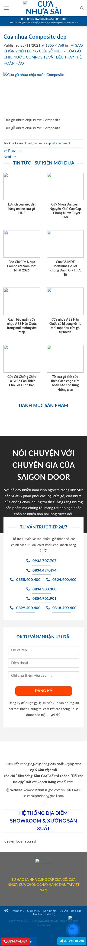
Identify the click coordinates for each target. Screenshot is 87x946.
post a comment (59, 143)
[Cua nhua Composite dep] (43, 94)
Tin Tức (38, 914)
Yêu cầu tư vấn (73, 941)
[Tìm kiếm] (82, 8)
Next (9, 157)
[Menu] (6, 8)
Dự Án (63, 911)
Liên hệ (50, 914)
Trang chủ (17, 911)
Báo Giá (76, 911)
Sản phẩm (50, 911)
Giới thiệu (33, 911)
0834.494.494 (17, 941)
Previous (12, 151)
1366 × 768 (54, 45)
